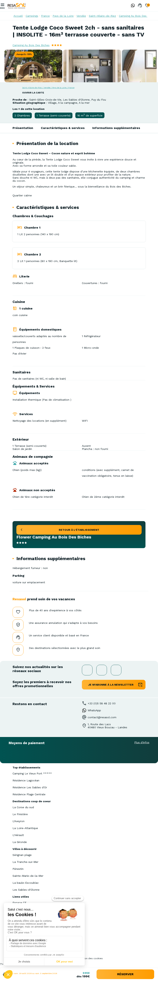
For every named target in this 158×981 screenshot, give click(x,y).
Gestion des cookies (90, 958)
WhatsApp (94, 710)
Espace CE (19, 902)
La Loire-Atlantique (25, 828)
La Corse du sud (23, 807)
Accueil (18, 15)
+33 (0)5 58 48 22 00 (102, 703)
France (45, 15)
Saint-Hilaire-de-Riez (102, 15)
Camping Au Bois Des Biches (137, 15)
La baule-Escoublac (26, 882)
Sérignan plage (22, 854)
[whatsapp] (132, 5)
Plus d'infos (141, 742)
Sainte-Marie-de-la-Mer (28, 875)
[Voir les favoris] (147, 5)
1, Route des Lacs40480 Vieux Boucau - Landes (107, 726)
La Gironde (20, 842)
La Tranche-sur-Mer (25, 861)
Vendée (81, 15)
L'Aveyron (18, 821)
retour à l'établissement (79, 529)
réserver (125, 974)
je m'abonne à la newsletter (111, 684)
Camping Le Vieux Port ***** (32, 773)
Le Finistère (20, 814)
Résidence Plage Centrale (29, 794)
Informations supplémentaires (116, 128)
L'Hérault (18, 835)
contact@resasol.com (102, 717)
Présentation (23, 128)
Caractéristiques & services (63, 128)
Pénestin (18, 868)
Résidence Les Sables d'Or (30, 787)
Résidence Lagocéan (26, 780)
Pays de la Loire (63, 15)
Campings (32, 15)
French (155, 5)
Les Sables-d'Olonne (26, 889)
